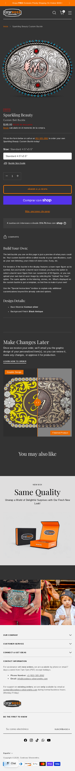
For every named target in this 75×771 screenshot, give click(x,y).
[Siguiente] (69, 3)
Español (6, 753)
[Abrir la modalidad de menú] (70, 12)
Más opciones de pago (37, 211)
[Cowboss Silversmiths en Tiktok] (37, 740)
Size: (18, 149)
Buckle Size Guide (16, 163)
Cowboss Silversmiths (29, 758)
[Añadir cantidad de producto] (17, 176)
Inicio (5, 26)
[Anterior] (6, 3)
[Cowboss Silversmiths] (12, 13)
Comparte (13, 237)
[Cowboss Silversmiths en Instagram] (31, 740)
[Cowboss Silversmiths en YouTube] (49, 740)
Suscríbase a (62, 729)
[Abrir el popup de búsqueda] (54, 12)
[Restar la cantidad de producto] (6, 176)
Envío (6, 128)
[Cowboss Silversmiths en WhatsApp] (43, 740)
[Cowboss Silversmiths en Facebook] (26, 740)
